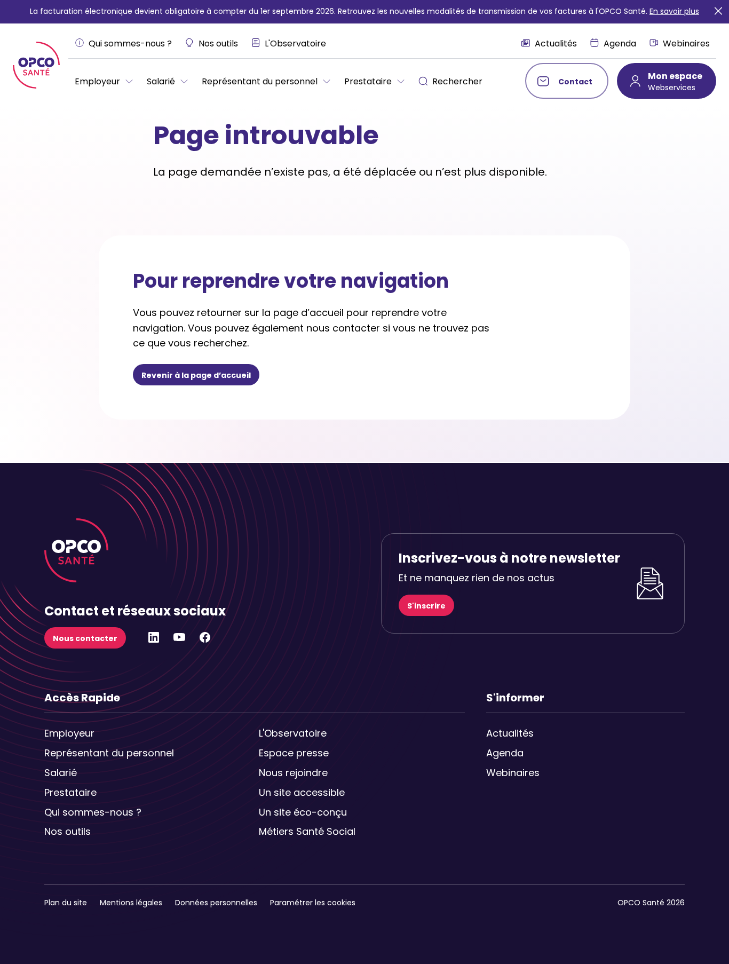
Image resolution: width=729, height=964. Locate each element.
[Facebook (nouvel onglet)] (205, 641)
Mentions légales (131, 902)
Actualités (510, 733)
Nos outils (67, 831)
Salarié (60, 772)
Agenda (505, 753)
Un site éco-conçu (303, 812)
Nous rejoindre (293, 772)
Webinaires (513, 772)
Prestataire (70, 792)
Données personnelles (216, 902)
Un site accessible (302, 792)
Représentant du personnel (93, 753)
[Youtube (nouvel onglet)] (179, 641)
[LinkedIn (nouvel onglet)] (153, 641)
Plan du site (65, 902)
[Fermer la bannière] (718, 11)
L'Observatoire (293, 733)
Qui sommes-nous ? (92, 812)
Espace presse (294, 753)
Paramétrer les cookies (312, 902)
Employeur (69, 733)
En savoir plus (674, 11)
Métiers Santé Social (307, 831)
